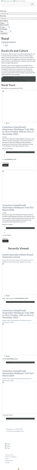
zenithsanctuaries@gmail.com (15, 431)
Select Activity (4, 25)
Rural (29, 320)
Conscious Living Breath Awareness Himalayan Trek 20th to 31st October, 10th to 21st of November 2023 (18, 130)
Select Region (4, 21)
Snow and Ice (6, 322)
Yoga (29, 262)
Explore (5, 165)
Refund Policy (9, 460)
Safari (18, 262)
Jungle (12, 320)
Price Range (3, 29)
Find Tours (4, 33)
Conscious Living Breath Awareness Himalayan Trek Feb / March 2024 (18, 207)
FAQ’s (7, 459)
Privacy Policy (9, 455)
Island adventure (28, 260)
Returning (3, 16)
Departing (3, 11)
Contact (7, 462)
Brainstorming (10, 260)
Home (6, 44)
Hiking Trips (19, 260)
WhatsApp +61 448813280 (14, 429)
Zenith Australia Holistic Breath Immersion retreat (17, 255)
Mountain (13, 262)
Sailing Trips (23, 262)
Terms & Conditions (11, 457)
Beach (4, 260)
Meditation (5, 262)
